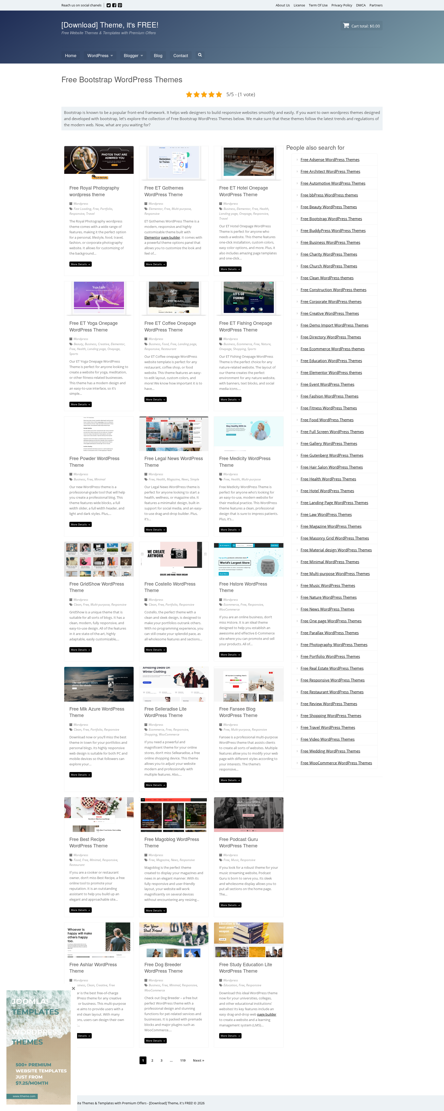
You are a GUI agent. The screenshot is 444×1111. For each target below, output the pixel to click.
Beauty (78, 344)
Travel (90, 213)
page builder (170, 237)
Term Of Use (318, 5)
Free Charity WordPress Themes (329, 254)
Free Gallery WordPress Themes (329, 443)
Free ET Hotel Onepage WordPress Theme (243, 190)
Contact (180, 55)
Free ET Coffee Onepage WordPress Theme (170, 326)
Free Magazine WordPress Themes (331, 526)
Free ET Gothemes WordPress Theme (163, 190)
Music (235, 860)
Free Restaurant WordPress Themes (332, 691)
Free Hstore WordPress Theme (243, 586)
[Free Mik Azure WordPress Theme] (99, 698)
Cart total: (365, 26)
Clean (77, 604)
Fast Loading (82, 209)
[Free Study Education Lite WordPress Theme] (248, 954)
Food (165, 344)
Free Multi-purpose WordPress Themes (335, 573)
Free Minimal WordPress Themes (330, 561)
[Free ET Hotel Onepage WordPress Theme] (248, 177)
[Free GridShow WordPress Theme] (99, 573)
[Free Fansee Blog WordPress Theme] (248, 698)
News (185, 479)
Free (96, 209)
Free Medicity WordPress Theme (245, 461)
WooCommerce (229, 609)
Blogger (131, 55)
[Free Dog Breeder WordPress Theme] (174, 954)
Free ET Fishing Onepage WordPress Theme (245, 326)
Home (70, 55)
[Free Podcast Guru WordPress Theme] (248, 828)
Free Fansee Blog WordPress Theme (238, 711)
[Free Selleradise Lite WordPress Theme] (174, 698)
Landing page (228, 213)
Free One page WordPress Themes (331, 620)
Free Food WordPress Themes (327, 419)
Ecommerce (244, 344)
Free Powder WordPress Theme (94, 461)
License (299, 5)
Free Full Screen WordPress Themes (332, 431)
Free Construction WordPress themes (333, 289)
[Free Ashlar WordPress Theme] (99, 954)
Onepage (245, 213)
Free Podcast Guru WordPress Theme (238, 842)
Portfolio (106, 209)
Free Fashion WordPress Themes (329, 396)
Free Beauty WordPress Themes (329, 206)
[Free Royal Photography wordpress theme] (99, 177)
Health (264, 209)
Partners (376, 5)
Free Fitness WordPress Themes (329, 407)
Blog (158, 55)
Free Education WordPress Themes (331, 360)
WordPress (97, 55)
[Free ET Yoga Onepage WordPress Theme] (99, 312)
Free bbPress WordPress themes (329, 195)
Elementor (156, 209)
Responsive (77, 213)
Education (230, 985)
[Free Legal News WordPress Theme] (174, 448)
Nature (266, 344)
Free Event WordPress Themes (327, 384)
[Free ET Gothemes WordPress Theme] (174, 177)
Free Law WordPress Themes (326, 514)
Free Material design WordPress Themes (336, 549)
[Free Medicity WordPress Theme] (248, 448)
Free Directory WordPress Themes (331, 336)
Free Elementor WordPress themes (331, 372)
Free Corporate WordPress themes (331, 301)
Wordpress (80, 203)
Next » (198, 1060)
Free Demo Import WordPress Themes (334, 325)
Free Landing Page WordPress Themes (334, 502)
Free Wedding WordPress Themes (330, 751)
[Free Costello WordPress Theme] (174, 573)
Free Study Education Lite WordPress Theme (245, 967)
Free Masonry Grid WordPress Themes (335, 538)
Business (229, 209)
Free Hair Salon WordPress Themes (332, 467)
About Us (283, 5)
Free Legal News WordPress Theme (173, 461)
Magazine (173, 479)
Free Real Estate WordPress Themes (332, 668)
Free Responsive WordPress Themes (333, 680)
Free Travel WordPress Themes (328, 727)
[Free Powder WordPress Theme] (99, 448)
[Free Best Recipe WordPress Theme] (99, 828)
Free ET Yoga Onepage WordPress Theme (93, 326)
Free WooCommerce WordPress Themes (336, 762)
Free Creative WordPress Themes (330, 313)
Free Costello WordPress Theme (170, 586)
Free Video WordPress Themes (328, 739)
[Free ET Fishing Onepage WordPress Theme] (248, 312)
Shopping (239, 349)
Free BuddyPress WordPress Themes (333, 230)
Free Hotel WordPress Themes (327, 490)
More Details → (80, 264)
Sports (73, 354)
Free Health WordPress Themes (328, 478)
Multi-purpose (181, 209)
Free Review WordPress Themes (329, 703)
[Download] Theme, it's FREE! (110, 24)
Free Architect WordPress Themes (330, 171)
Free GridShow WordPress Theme (96, 586)
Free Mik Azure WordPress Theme (96, 711)
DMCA (361, 5)
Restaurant (168, 349)
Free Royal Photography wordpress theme (94, 190)
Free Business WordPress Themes (330, 242)
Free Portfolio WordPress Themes (330, 656)
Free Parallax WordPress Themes (330, 632)
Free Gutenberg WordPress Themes (332, 455)
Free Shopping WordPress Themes (331, 715)
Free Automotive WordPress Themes (333, 183)
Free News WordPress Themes (327, 609)
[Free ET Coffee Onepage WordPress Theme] (174, 312)
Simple (194, 479)
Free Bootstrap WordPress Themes (331, 218)
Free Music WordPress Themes (328, 585)
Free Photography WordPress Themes (334, 644)
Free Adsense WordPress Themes (330, 159)
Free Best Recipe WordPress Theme (88, 842)
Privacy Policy (341, 5)
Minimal (99, 479)
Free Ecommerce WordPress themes (333, 348)
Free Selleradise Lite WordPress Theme (165, 711)
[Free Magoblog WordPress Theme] (174, 828)
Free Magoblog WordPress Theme (171, 842)
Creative (103, 344)
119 (183, 1060)
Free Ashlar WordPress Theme (93, 967)
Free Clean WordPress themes (327, 277)
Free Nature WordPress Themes (329, 597)
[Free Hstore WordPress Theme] (248, 573)
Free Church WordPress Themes (329, 265)
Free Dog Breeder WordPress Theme (163, 967)
